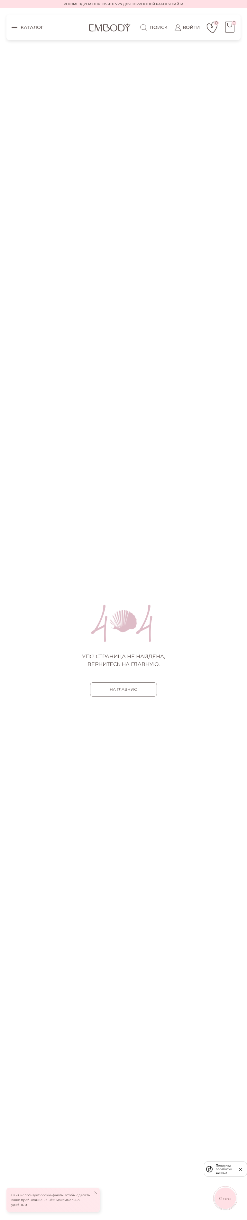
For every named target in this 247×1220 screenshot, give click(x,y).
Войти (191, 27)
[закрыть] (240, 1168)
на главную (123, 689)
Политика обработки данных (224, 1169)
